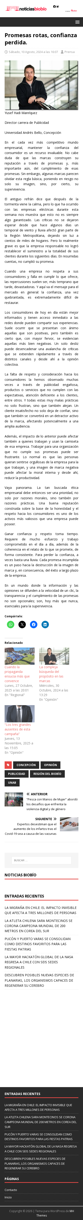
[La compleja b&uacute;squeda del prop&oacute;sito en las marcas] (54, 656)
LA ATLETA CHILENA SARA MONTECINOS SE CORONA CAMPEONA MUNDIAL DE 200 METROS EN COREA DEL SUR (38, 925)
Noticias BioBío (20, 875)
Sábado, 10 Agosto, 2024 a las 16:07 (33, 52)
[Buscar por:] (41, 860)
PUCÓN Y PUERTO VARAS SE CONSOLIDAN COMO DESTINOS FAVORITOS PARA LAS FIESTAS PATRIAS (38, 944)
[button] (76, 21)
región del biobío (47, 774)
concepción (26, 765)
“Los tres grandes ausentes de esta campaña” (18, 729)
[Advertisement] (41, 1036)
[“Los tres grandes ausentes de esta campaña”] (20, 713)
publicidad (16, 774)
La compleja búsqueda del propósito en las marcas (51, 674)
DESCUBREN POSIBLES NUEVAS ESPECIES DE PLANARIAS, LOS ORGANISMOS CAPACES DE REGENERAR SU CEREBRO (39, 980)
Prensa (70, 52)
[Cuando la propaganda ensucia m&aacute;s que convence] (20, 656)
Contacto (11, 1190)
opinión (50, 765)
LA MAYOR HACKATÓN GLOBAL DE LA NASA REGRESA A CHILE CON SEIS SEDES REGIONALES (39, 962)
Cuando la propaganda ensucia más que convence (17, 674)
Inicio (8, 1197)
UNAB (12, 783)
